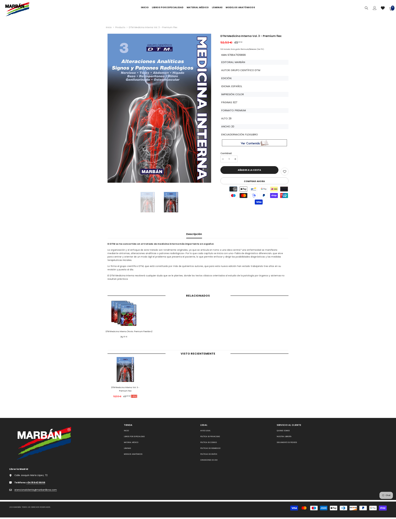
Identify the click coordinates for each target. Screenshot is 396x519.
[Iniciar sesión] (375, 8)
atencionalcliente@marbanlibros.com (35, 489)
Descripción (194, 234)
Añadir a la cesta (249, 170)
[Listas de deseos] (383, 8)
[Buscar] (366, 8)
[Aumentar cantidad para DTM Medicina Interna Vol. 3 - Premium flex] (235, 159)
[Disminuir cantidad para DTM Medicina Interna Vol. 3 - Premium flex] (222, 159)
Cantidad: (226, 153)
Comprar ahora (254, 181)
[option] (159, 109)
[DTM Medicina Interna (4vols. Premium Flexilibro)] (124, 313)
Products (120, 27)
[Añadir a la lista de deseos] (284, 171)
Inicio (109, 27)
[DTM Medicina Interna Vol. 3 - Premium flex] (125, 369)
